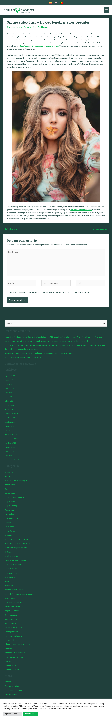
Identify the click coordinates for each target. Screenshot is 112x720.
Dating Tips (9, 510)
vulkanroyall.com (11, 640)
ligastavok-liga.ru (12, 573)
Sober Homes (10, 623)
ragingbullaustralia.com (14, 606)
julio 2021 (9, 430)
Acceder (8, 682)
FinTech (8, 522)
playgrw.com (10, 598)
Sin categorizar (30, 27)
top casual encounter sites (81, 209)
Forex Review (10, 527)
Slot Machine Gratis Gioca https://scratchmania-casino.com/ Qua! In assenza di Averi (39, 353)
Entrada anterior (10, 229)
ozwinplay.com (11, 585)
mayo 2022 (9, 388)
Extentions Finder (12, 518)
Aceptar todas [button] (30, 714)
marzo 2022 (10, 397)
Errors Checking (11, 514)
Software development (14, 627)
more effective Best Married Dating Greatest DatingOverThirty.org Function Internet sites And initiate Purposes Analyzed (53, 337)
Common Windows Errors (15, 497)
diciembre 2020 (11, 434)
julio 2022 (9, 380)
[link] (50, 2)
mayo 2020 (9, 451)
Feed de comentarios (13, 690)
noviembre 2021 (11, 413)
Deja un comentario (14, 27)
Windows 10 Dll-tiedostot (15, 653)
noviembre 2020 (11, 439)
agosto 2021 (10, 426)
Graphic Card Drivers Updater (17, 539)
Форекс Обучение (12, 669)
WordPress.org (11, 694)
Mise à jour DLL (11, 577)
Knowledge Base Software (15, 560)
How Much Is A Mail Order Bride (17, 543)
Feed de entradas (12, 686)
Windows (8, 648)
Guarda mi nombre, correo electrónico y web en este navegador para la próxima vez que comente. (49, 292)
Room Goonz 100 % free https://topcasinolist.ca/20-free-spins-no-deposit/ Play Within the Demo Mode (47, 341)
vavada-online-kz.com (13, 636)
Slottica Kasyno (11, 619)
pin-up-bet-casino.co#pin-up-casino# (19, 594)
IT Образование (11, 556)
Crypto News (10, 501)
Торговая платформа (14, 657)
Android (8, 476)
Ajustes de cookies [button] (12, 714)
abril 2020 (9, 455)
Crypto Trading (11, 506)
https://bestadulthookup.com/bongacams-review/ (39, 46)
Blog (6, 489)
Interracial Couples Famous (16, 548)
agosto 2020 (10, 447)
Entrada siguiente (101, 229)
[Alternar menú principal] (106, 10)
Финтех (8, 661)
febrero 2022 (10, 401)
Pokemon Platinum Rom (14, 602)
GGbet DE (8, 535)
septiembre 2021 (12, 422)
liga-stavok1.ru (11, 569)
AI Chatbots (9, 472)
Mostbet (8, 581)
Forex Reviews (10, 531)
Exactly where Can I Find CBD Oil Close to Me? (23, 357)
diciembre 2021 (11, 409)
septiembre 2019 (12, 460)
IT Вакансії (9, 552)
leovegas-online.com (13, 564)
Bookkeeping (10, 493)
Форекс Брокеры (12, 665)
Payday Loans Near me (14, 590)
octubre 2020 (10, 443)
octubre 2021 (10, 418)
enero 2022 (9, 405)
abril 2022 (9, 392)
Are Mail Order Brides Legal (16, 480)
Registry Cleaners (12, 611)
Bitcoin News (10, 485)
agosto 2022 (10, 376)
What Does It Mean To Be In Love (18, 644)
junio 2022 (9, 384)
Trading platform (11, 632)
